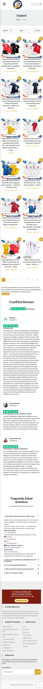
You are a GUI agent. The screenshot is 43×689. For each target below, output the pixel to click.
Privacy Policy (27, 635)
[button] (21, 516)
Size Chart (26, 632)
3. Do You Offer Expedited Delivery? (15, 565)
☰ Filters (37, 30)
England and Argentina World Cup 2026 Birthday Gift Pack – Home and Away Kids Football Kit (32, 102)
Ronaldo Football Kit (8, 642)
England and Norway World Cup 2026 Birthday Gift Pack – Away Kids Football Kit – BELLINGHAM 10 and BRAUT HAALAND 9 (11, 63)
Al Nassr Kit (6, 645)
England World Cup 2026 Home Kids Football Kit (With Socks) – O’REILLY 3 (32, 262)
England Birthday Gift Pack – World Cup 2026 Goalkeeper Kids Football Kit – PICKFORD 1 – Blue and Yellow (10, 184)
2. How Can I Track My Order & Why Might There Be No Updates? (20, 560)
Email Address (6, 667)
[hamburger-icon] (4, 4)
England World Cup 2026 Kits (10, 630)
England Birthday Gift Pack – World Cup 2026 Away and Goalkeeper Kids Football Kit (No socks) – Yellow (11, 263)
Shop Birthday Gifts (21, 600)
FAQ (24, 627)
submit (37, 672)
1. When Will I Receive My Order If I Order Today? (19, 516)
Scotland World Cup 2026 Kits (10, 635)
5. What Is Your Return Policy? (13, 573)
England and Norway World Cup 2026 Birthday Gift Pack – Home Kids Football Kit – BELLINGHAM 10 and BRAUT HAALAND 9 (32, 63)
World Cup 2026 (7, 627)
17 (37, 280)
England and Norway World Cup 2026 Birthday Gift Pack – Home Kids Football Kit (32, 141)
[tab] (21, 30)
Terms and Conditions (29, 643)
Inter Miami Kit (6, 648)
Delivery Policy (27, 638)
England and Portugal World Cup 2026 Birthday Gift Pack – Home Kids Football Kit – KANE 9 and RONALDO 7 (11, 221)
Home (18, 19)
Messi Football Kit (7, 650)
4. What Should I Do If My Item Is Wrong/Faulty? (19, 569)
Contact (25, 646)
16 (32, 280)
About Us (25, 629)
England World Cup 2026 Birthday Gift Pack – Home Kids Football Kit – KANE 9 (32, 183)
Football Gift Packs (8, 639)
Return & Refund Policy (30, 641)
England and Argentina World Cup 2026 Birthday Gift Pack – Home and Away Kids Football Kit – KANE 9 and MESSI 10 (11, 103)
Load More (5, 294)
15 (27, 280)
